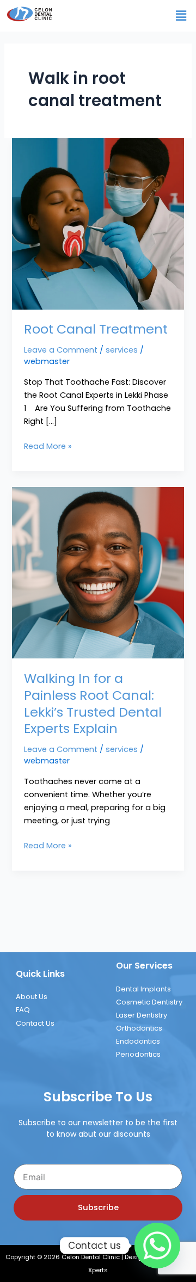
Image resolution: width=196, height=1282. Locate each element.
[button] (181, 15)
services (122, 349)
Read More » (48, 446)
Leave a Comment (60, 349)
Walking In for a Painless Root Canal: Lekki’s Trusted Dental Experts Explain (93, 703)
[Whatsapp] (157, 1245)
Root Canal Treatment (96, 329)
